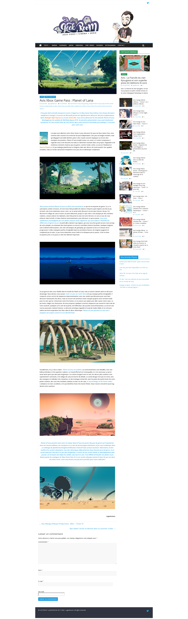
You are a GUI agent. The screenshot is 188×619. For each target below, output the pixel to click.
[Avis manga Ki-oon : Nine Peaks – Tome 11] (125, 121)
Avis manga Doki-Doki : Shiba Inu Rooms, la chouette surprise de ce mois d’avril (140, 244)
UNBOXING (79, 45)
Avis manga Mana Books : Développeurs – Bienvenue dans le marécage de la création (140, 172)
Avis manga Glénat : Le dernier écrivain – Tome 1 (140, 232)
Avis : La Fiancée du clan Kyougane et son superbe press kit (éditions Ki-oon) (134, 80)
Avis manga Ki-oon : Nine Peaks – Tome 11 (140, 123)
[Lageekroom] (94, 10)
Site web (41, 592)
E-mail (40, 581)
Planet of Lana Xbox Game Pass (99, 106)
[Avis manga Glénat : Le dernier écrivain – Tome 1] (125, 229)
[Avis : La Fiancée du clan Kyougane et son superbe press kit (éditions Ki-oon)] (134, 56)
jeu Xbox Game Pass (58, 106)
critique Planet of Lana (95, 103)
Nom (40, 570)
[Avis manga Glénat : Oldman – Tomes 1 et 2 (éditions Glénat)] (125, 99)
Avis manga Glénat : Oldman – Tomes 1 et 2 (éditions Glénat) (140, 102)
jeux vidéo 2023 (69, 106)
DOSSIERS (99, 45)
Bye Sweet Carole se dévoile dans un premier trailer (93, 528)
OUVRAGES (63, 45)
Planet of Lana (86, 106)
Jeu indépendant (47, 106)
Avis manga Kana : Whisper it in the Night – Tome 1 (140, 113)
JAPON (71, 45)
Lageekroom (53, 103)
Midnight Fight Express (53, 118)
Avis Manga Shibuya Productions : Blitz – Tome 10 (61, 524)
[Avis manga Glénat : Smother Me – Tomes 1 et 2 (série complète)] (125, 218)
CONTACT (121, 45)
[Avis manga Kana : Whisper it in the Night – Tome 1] (125, 110)
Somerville (72, 118)
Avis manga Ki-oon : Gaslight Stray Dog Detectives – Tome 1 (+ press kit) (140, 186)
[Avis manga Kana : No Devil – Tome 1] (125, 195)
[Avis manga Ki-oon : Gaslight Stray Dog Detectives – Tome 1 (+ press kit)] (125, 183)
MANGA (54, 45)
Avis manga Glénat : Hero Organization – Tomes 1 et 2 (139, 134)
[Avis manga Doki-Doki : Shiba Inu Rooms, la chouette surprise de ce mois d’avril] (125, 240)
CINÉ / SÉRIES (89, 45)
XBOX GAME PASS (50, 97)
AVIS (42, 97)
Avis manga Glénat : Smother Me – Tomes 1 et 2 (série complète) (140, 221)
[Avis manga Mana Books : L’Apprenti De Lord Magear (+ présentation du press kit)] (125, 142)
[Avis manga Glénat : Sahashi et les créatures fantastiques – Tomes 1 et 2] (125, 206)
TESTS (46, 45)
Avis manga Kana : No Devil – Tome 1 (140, 197)
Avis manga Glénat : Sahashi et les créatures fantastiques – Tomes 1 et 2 (140, 209)
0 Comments (63, 103)
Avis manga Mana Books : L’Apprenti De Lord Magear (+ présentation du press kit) (140, 147)
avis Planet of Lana (75, 103)
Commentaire (43, 542)
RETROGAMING (110, 45)
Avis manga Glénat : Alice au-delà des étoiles (139, 160)
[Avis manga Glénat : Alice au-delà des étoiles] (125, 157)
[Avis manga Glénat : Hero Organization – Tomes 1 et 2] (125, 131)
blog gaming (84, 103)
